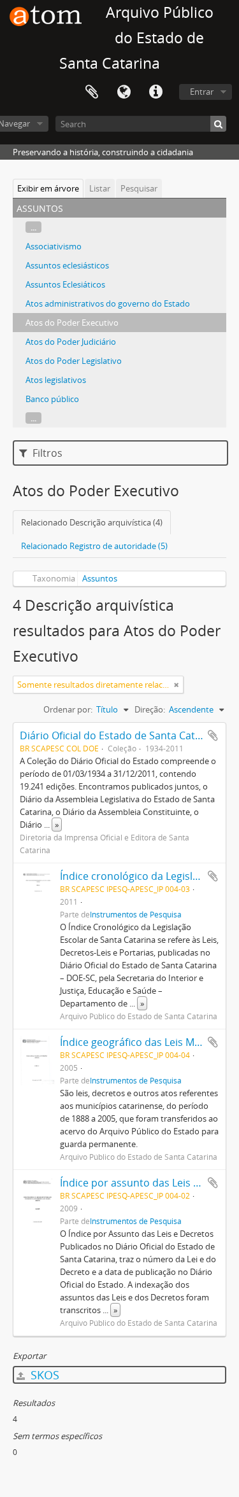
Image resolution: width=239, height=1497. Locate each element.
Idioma (124, 92)
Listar (99, 188)
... (33, 227)
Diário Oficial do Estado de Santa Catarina (120, 735)
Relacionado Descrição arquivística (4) (92, 522)
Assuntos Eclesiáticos (65, 284)
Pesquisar (138, 188)
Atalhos (155, 92)
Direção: (149, 709)
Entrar (202, 91)
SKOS (43, 1374)
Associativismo (53, 246)
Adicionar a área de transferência (212, 735)
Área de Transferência (92, 92)
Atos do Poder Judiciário (70, 341)
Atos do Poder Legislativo (73, 360)
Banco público (52, 399)
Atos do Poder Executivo (72, 322)
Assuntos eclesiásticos (67, 265)
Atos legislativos (55, 380)
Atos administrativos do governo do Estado (107, 303)
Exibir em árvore (48, 188)
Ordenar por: (67, 709)
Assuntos (99, 578)
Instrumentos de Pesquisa (136, 914)
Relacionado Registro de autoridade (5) (94, 546)
